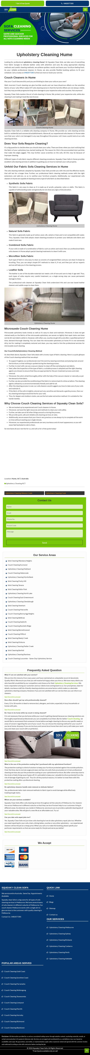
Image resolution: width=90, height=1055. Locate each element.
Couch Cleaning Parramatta (14, 984)
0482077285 (69, 3)
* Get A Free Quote (23, 3)
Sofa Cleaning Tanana (16, 585)
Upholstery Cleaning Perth (59, 952)
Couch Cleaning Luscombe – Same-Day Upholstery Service (30, 658)
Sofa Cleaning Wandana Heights (20, 561)
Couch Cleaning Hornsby (13, 1015)
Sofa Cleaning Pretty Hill (17, 581)
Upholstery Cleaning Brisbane (60, 940)
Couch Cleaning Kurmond (17, 565)
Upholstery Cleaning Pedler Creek (20, 646)
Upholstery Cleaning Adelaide (60, 959)
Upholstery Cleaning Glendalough (20, 601)
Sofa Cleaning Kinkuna (16, 642)
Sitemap (52, 908)
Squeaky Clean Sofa (40, 1048)
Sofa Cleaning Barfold (16, 650)
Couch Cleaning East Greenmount (20, 597)
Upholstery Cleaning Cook (56, 493)
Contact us (53, 915)
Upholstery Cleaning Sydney (60, 934)
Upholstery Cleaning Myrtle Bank (20, 577)
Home (51, 896)
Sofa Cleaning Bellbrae (16, 618)
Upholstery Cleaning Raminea (19, 654)
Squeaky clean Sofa (9, 900)
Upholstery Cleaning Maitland (19, 569)
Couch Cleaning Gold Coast (14, 971)
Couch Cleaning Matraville (18, 610)
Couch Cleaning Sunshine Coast (16, 978)
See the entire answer (12, 697)
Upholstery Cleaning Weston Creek (18, 493)
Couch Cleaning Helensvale (18, 573)
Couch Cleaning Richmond (14, 1021)
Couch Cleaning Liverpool (14, 1003)
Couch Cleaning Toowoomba (15, 996)
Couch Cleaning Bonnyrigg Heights (21, 614)
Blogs (51, 902)
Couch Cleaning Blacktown (14, 1028)
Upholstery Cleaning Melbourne (61, 927)
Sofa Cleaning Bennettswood (19, 630)
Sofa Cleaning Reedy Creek (18, 638)
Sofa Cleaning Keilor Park (17, 589)
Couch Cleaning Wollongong (15, 990)
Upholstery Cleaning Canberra (60, 946)
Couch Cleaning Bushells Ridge (19, 626)
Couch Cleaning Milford (17, 634)
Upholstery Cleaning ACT (16, 483)
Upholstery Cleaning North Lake (20, 593)
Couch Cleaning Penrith (13, 1009)
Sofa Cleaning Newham (16, 605)
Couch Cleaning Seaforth (17, 622)
